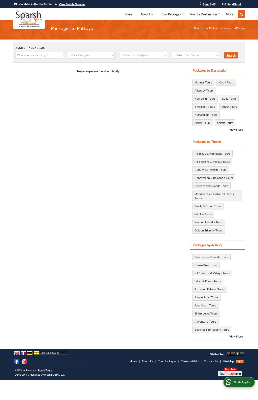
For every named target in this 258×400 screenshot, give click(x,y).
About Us (146, 14)
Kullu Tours (229, 98)
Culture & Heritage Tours (211, 169)
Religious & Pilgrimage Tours (212, 153)
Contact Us (211, 361)
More (229, 14)
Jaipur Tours (229, 106)
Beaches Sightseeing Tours (212, 329)
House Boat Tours (206, 265)
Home (128, 14)
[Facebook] (16, 361)
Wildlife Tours (203, 214)
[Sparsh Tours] (29, 18)
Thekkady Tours (205, 106)
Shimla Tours (225, 122)
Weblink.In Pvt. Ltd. (54, 374)
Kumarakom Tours (206, 114)
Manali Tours (203, 122)
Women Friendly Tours (209, 222)
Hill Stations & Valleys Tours (212, 161)
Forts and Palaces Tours (210, 289)
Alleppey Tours (204, 90)
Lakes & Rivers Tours (208, 281)
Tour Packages (171, 14)
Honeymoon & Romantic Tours (214, 177)
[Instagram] (24, 361)
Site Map (228, 361)
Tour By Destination (203, 14)
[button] (72, 4)
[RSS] (240, 361)
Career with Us (190, 361)
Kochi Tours (226, 82)
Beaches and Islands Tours (211, 186)
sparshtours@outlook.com (35, 4)
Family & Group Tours (208, 206)
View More (236, 129)
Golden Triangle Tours (209, 230)
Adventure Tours (205, 321)
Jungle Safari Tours (206, 297)
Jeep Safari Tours (205, 305)
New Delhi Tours (205, 98)
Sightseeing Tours (206, 313)
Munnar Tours (203, 82)
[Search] (241, 14)
